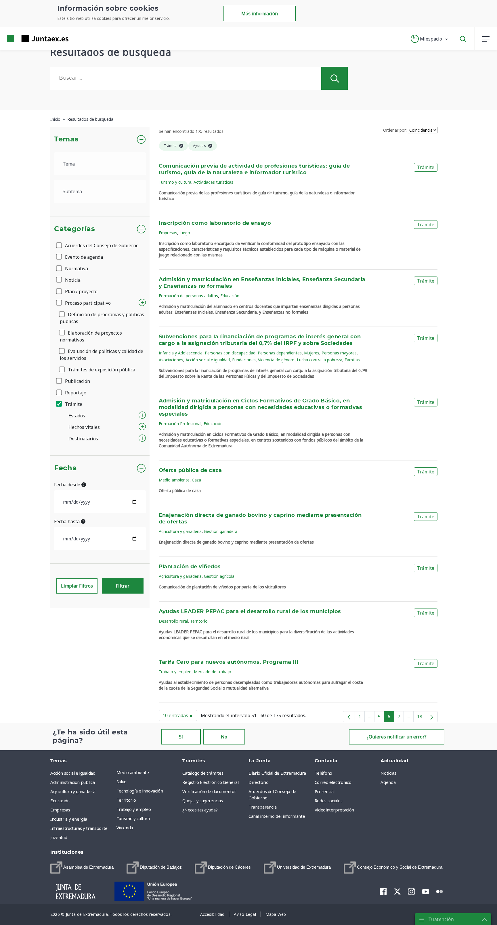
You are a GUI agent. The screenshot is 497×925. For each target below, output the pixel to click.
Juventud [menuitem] (58, 837)
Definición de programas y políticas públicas (102, 318)
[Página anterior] (349, 716)
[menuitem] (82, 867)
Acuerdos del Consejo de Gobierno (101, 245)
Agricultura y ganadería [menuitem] (72, 791)
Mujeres (311, 353)
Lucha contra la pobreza (319, 359)
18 (421, 717)
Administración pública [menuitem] (72, 782)
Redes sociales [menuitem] (329, 800)
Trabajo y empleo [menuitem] (133, 809)
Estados (76, 415)
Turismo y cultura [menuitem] (133, 818)
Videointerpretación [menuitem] (334, 810)
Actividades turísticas (213, 182)
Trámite (73, 404)
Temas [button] (66, 139)
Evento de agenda (83, 257)
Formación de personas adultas (188, 295)
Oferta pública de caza (190, 470)
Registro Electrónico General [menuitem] (210, 782)
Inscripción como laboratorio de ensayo (215, 223)
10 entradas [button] (180, 716)
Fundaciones (244, 359)
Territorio (199, 621)
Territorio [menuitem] (126, 800)
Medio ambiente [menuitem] (132, 772)
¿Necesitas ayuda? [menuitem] (199, 810)
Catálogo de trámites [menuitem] (202, 773)
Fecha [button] (65, 468)
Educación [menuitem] (60, 800)
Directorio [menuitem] (258, 782)
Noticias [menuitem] (388, 773)
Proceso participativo (87, 303)
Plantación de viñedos (190, 566)
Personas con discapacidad (230, 353)
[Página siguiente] (432, 716)
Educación (229, 295)
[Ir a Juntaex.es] (27, 39)
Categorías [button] (74, 229)
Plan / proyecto (81, 291)
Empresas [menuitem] (60, 810)
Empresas (168, 232)
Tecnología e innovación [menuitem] (139, 791)
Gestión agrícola (219, 576)
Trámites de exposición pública (101, 369)
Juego (184, 232)
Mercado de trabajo (212, 671)
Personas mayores (339, 353)
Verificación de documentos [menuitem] (209, 791)
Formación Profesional (180, 423)
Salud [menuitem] (121, 781)
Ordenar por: (395, 130)
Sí (181, 737)
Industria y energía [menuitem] (68, 819)
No (224, 737)
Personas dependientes (280, 353)
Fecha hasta (67, 521)
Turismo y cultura (175, 182)
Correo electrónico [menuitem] (333, 782)
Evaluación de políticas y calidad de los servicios (101, 354)
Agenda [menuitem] (388, 782)
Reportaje (75, 392)
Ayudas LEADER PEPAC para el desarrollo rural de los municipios (250, 611)
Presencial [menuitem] (325, 791)
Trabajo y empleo (175, 671)
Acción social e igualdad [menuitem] (72, 773)
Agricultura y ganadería (180, 531)
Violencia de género (276, 359)
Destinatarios (83, 438)
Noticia (72, 280)
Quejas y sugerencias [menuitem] (202, 800)
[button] (429, 38)
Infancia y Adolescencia (180, 353)
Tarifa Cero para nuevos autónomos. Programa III (229, 662)
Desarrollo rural (173, 621)
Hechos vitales (84, 427)
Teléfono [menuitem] (323, 773)
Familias (352, 359)
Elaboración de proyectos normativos (91, 336)
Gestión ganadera (220, 531)
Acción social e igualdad (208, 359)
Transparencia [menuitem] (262, 807)
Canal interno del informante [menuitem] (276, 816)
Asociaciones (171, 359)
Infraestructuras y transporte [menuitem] (79, 828)
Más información (259, 13)
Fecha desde (67, 484)
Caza (196, 480)
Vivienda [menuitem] (124, 827)
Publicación (77, 381)
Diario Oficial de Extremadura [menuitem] (277, 773)
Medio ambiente (174, 480)
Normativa (76, 268)
